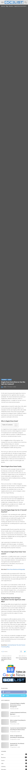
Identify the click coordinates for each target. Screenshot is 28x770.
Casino (3, 760)
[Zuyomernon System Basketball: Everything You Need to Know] (5, 730)
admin (5, 386)
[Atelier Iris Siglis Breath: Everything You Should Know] (5, 737)
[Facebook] (21, 651)
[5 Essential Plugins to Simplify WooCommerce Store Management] (5, 706)
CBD (2, 763)
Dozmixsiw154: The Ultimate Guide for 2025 (17, 744)
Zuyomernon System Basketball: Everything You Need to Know (18, 728)
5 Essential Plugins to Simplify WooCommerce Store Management (17, 705)
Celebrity (3, 766)
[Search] (25, 2)
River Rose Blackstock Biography (16, 569)
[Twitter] (24, 651)
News (9, 379)
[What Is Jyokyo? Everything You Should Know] (5, 722)
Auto (2, 754)
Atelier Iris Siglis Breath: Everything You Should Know (17, 736)
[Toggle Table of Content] (15, 425)
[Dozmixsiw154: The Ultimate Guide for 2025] (5, 745)
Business (4, 379)
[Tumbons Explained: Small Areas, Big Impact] (5, 714)
